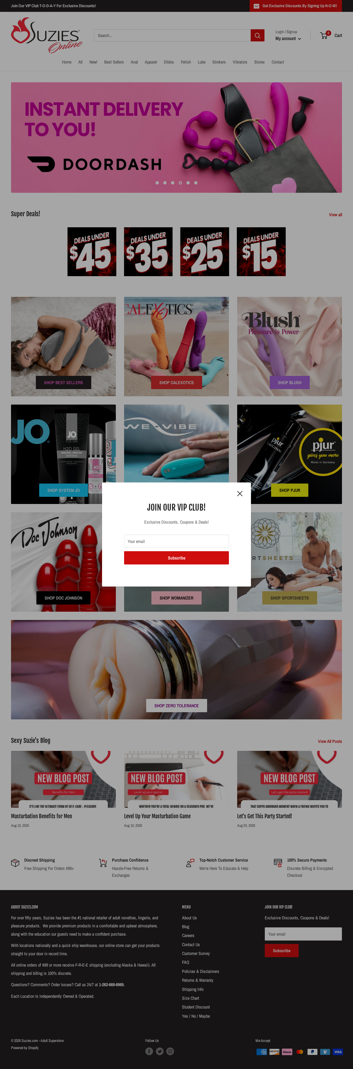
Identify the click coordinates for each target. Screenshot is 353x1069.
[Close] (240, 493)
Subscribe (176, 558)
